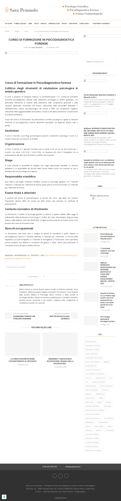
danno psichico (90, 386)
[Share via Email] (55, 276)
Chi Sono (8, 23)
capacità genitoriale (92, 370)
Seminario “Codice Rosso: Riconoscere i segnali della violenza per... (60, 361)
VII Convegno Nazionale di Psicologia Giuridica (107, 319)
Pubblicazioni (20, 23)
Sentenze (73, 23)
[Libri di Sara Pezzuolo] (99, 196)
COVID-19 (88, 378)
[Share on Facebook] (48, 276)
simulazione (99, 426)
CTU (86, 382)
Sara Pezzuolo (36, 47)
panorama (107, 406)
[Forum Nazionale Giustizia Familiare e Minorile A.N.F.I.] (91, 238)
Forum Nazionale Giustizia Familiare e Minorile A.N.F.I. (107, 236)
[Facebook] (55, 476)
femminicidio (99, 394)
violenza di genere (92, 438)
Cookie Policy (90, 489)
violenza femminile (92, 442)
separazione (103, 422)
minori (108, 402)
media (101, 398)
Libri (30, 23)
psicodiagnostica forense (15, 267)
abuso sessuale (90, 342)
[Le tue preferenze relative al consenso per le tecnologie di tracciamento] (4, 497)
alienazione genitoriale (93, 358)
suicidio (98, 430)
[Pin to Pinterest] (52, 276)
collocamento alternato (94, 374)
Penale (44, 23)
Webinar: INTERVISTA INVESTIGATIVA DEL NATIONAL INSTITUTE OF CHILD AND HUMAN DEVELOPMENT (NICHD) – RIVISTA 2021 (108, 273)
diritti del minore (91, 390)
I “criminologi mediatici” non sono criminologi (107, 251)
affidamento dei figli (92, 346)
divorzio (105, 390)
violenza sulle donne (93, 450)
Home (7, 31)
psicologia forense (92, 414)
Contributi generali (101, 23)
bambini (106, 362)
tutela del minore (91, 434)
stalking (88, 430)
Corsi (26, 31)
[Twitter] (61, 476)
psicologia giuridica (92, 418)
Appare (82, 492)
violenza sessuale (91, 446)
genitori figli (90, 398)
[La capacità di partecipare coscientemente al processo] (22, 344)
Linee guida (84, 23)
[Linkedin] (66, 476)
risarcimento (90, 422)
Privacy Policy (79, 489)
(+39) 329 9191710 (50, 467)
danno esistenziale (99, 382)
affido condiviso (91, 354)
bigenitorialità (90, 366)
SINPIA (110, 426)
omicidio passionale (92, 406)
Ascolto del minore (92, 362)
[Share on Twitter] (50, 276)
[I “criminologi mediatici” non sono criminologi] (91, 252)
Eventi (64, 23)
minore (99, 402)
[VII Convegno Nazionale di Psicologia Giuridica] (91, 320)
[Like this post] (45, 276)
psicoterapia (108, 418)
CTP (110, 378)
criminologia (100, 378)
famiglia (88, 394)
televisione (109, 430)
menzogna (89, 402)
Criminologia (54, 23)
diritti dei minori (106, 386)
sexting (88, 426)
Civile (36, 23)
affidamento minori (92, 350)
